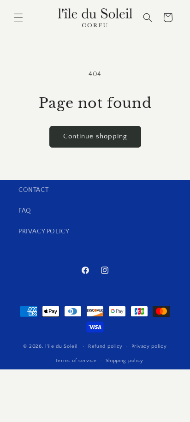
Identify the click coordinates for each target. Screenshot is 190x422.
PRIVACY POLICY (43, 231)
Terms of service (76, 360)
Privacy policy (149, 346)
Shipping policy (125, 360)
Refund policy (105, 346)
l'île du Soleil (62, 346)
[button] (18, 17)
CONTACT (33, 190)
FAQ (24, 210)
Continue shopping (95, 136)
